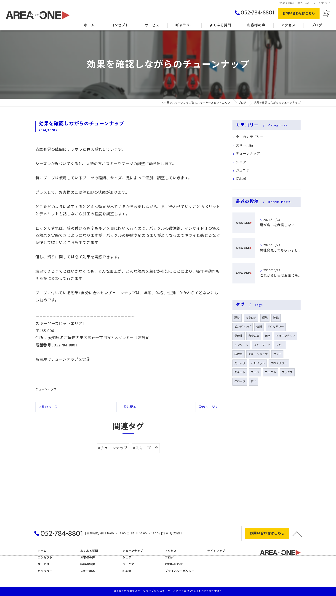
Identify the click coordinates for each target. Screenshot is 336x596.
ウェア (277, 354)
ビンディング (242, 326)
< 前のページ (48, 407)
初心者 (241, 179)
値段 (259, 326)
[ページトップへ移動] (297, 533)
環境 (265, 318)
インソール (241, 345)
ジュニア (243, 170)
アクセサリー (275, 326)
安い (253, 381)
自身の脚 (253, 336)
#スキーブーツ (146, 448)
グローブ (239, 381)
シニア (241, 162)
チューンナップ (45, 389)
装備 (276, 318)
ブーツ (255, 372)
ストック (239, 363)
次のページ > (208, 407)
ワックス (287, 372)
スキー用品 (244, 145)
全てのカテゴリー (250, 137)
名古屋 (238, 354)
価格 (267, 336)
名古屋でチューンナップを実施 (62, 359)
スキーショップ (258, 354)
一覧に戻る (128, 407)
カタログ (251, 318)
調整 (237, 318)
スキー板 (239, 372)
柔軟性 (238, 336)
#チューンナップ (113, 448)
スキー (280, 345)
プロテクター (278, 363)
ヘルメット (258, 363)
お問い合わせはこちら (299, 13)
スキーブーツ (262, 345)
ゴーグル (270, 372)
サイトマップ (216, 551)
